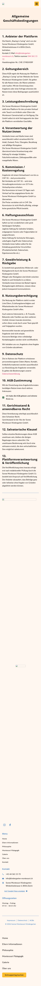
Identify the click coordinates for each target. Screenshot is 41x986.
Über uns (5, 858)
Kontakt (5, 862)
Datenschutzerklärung (11, 374)
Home (4, 839)
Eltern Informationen (10, 843)
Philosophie (6, 846)
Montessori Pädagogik (10, 850)
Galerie (5, 854)
